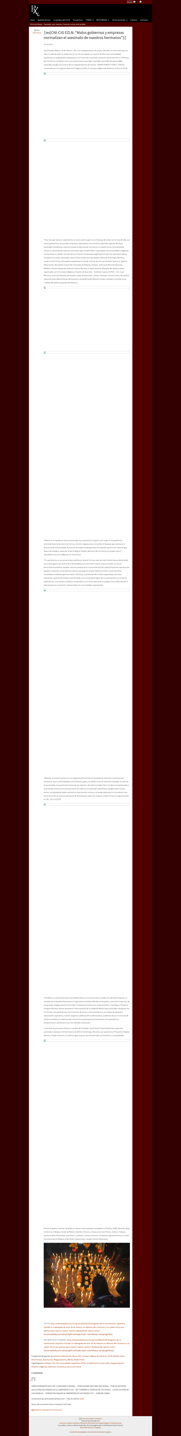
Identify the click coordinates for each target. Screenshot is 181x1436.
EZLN (110, 1356)
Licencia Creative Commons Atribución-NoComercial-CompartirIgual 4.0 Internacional (90, 1423)
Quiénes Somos (44, 20)
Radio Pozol (37, 33)
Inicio (32, 20)
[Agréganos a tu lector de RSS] (148, 2)
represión (52, 1366)
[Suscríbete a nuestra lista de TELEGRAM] (141, 2)
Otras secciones (119, 20)
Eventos (133, 20)
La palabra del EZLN (61, 20)
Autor (74, 1356)
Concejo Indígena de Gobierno (94, 1356)
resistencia (61, 1366)
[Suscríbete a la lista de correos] (134, 2)
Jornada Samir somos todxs (98, 1363)
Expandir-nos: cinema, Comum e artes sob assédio (65, 24)
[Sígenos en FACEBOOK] (144, 2)
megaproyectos (117, 1363)
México (70, 1359)
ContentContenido (76, 1432)
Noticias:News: (36, 24)
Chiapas (47, 1363)
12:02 (81, 1398)
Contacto (144, 20)
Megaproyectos (60, 1359)
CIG (53, 1363)
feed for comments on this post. (46, 1410)
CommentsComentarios (98, 1432)
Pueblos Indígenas (39, 1366)
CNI (79, 1356)
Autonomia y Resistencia (61, 1356)
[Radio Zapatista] (77, 9)
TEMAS (89, 20)
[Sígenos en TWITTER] (138, 2)
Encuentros (78, 20)
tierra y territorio (74, 1366)
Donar (130, 2)
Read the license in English (90, 1427)
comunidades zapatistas (70, 1363)
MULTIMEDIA (102, 20)
